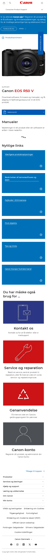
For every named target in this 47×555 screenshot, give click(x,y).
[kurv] (4, 3)
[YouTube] (36, 545)
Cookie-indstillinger (23, 532)
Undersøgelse (40, 43)
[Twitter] (30, 545)
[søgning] (10, 3)
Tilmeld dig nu (8, 29)
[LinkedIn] (24, 545)
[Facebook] (11, 545)
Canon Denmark (22, 539)
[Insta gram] (17, 545)
